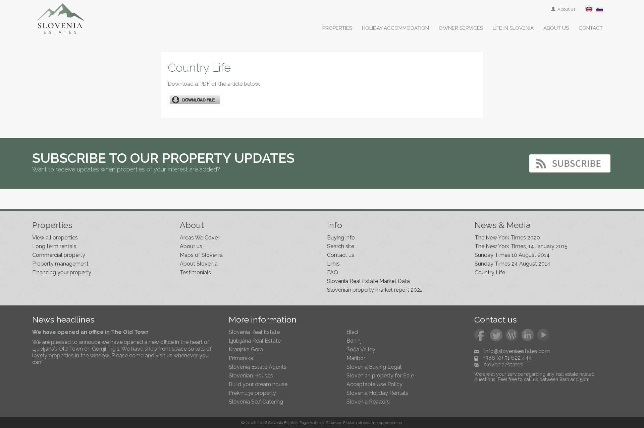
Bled (352, 332)
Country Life (490, 272)
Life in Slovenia (513, 28)
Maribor (355, 358)
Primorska (241, 358)
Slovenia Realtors (368, 402)
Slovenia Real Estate (254, 332)
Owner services (461, 28)
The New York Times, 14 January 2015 (521, 246)
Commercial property (58, 255)
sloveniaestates (503, 364)
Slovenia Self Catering (256, 402)
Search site (340, 246)
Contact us (340, 255)
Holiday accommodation (395, 28)
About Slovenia (199, 264)
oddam (369, 422)
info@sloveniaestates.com (517, 351)
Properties (337, 28)
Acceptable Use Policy (374, 384)
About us (565, 9)
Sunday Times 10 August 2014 (512, 255)
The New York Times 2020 (507, 237)
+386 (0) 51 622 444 (507, 358)
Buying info (341, 237)
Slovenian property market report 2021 (374, 290)
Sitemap (333, 422)
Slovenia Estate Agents (257, 367)
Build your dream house (258, 384)
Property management (60, 264)
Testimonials (195, 272)
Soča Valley (360, 349)
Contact (591, 28)
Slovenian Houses (251, 375)
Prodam (350, 422)
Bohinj (354, 341)
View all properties (55, 237)
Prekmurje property (252, 393)
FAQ (332, 272)
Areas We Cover (199, 237)
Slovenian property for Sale (380, 375)
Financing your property (61, 272)
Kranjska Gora (246, 349)
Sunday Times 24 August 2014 (512, 264)
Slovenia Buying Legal (373, 367)
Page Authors (312, 422)
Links (333, 264)
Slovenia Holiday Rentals (377, 393)
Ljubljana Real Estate (255, 341)
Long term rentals (54, 246)
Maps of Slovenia (201, 255)
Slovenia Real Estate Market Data (368, 281)
